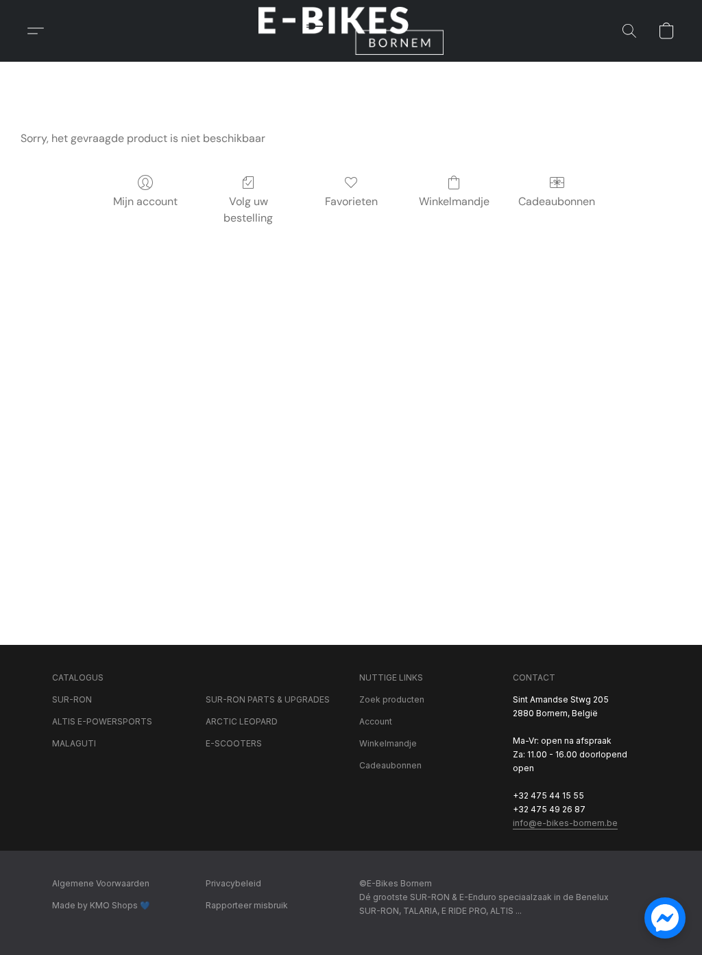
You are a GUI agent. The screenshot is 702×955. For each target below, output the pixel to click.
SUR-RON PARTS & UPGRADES (268, 699)
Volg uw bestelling (248, 209)
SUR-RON (72, 699)
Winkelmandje (454, 201)
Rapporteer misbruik (247, 905)
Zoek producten (391, 699)
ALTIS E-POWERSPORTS (102, 721)
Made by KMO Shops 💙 (101, 905)
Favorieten (351, 201)
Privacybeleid (233, 883)
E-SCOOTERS (234, 743)
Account (375, 721)
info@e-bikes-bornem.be (565, 823)
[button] (351, 31)
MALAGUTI (74, 743)
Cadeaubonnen (556, 201)
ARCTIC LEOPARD (242, 721)
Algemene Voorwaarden (100, 883)
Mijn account (145, 201)
